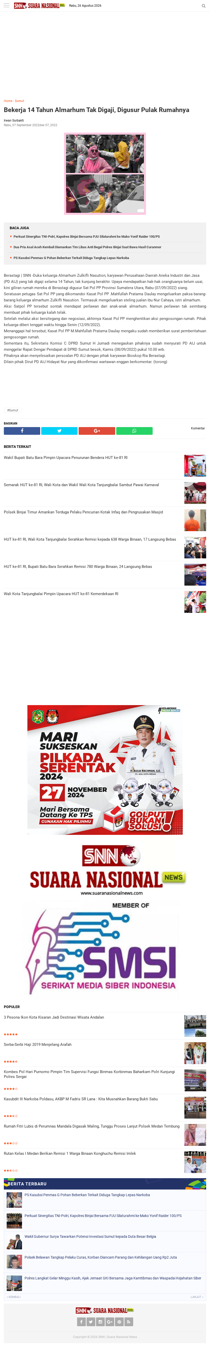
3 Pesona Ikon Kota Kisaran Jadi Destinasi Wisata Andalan (54, 1017)
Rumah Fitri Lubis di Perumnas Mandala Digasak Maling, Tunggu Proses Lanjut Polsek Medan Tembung (92, 1126)
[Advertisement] (105, 59)
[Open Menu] (6, 6)
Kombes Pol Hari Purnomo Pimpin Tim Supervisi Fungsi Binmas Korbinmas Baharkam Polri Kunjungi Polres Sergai (89, 1074)
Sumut (19, 101)
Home (8, 101)
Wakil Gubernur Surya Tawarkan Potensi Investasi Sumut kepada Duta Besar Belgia (90, 1236)
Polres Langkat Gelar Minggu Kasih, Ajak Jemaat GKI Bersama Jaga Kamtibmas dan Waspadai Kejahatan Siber (113, 1278)
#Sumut (12, 410)
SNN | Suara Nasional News (117, 1337)
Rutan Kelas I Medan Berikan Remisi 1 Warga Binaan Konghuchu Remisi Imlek (70, 1153)
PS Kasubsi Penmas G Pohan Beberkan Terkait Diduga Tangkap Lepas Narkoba (71, 258)
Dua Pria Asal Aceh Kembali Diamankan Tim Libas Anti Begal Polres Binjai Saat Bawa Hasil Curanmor (87, 247)
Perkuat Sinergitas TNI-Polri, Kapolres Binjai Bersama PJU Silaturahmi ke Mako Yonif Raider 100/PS (87, 236)
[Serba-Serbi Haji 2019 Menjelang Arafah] (195, 1053)
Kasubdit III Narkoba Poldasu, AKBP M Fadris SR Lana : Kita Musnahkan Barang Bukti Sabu (81, 1099)
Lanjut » (197, 1297)
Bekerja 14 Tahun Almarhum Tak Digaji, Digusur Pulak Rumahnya (96, 110)
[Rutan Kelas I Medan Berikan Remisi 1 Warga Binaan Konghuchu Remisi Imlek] (195, 1162)
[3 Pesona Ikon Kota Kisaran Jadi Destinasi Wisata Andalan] (195, 1026)
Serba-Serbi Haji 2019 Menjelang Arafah (37, 1044)
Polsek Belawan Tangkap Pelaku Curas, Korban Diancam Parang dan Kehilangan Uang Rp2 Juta (101, 1257)
